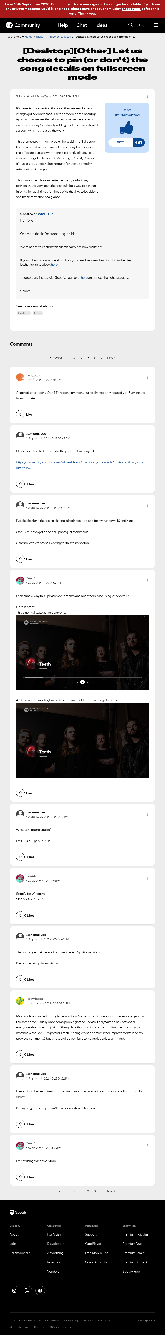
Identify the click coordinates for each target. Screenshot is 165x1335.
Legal (12, 1320)
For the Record (20, 1253)
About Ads (88, 1320)
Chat (81, 25)
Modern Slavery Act (19, 1327)
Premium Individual (136, 1234)
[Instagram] (14, 1290)
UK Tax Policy (39, 1327)
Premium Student (135, 1262)
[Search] (130, 25)
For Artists (54, 1234)
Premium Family (134, 1253)
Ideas (101, 25)
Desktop (23, 313)
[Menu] (155, 25)
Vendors (53, 1271)
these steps (131, 8)
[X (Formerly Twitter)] (27, 1290)
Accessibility (103, 1320)
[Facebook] (40, 1290)
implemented (127, 115)
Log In (143, 25)
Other (38, 313)
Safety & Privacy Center (30, 1320)
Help (63, 25)
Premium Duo (132, 1243)
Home (28, 37)
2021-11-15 (45, 214)
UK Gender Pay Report (60, 1327)
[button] (120, 142)
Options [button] (148, 96)
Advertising (55, 1253)
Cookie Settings (70, 1320)
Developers (55, 1243)
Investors (53, 1262)
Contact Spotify (96, 1262)
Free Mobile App (96, 1253)
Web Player (93, 1243)
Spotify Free (131, 1271)
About (14, 1234)
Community (27, 25)
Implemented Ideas (59, 37)
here (84, 277)
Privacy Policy (52, 1320)
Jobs (13, 1243)
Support (91, 1234)
